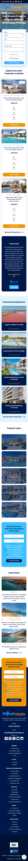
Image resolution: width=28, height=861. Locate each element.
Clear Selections (14, 58)
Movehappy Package (14, 813)
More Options (14, 54)
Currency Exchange (15, 797)
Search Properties (14, 63)
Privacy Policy (19, 556)
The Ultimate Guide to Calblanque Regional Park (14, 648)
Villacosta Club (14, 783)
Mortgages (14, 792)
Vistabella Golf (14, 781)
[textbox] (7, 35)
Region (6, 32)
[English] (3, 1)
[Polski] (16, 1)
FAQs (14, 756)
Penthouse (14, 475)
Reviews (14, 822)
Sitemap (14, 831)
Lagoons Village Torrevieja (14, 325)
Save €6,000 (14, 125)
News (14, 815)
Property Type (7, 46)
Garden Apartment (14, 458)
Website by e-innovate (14, 859)
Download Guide (14, 561)
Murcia (15, 765)
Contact (14, 824)
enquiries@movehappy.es (14, 733)
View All (14, 287)
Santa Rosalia (15, 771)
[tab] (11, 281)
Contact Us (14, 808)
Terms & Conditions (15, 829)
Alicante (14, 762)
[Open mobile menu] (25, 6)
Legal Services (15, 794)
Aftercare (15, 790)
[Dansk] (5, 1)
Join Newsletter (14, 700)
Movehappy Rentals (15, 802)
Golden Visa (14, 799)
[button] (24, 857)
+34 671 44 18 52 (14, 726)
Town (5, 39)
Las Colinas (14, 773)
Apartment (14, 441)
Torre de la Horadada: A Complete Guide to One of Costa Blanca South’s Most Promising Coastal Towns (14, 597)
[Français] (11, 1)
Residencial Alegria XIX (15, 778)
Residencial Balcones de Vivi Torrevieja (14, 378)
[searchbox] (14, 42)
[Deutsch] (13, 1)
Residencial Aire (14, 776)
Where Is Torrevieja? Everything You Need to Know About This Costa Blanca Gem (14, 624)
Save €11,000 (14, 226)
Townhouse (14, 492)
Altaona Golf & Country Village (14, 351)
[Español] (19, 1)
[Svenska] (21, 1)
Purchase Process (15, 751)
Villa (14, 509)
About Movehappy (14, 811)
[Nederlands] (8, 1)
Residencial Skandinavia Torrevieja (14, 407)
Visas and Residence (15, 753)
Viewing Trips (15, 748)
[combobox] (14, 35)
